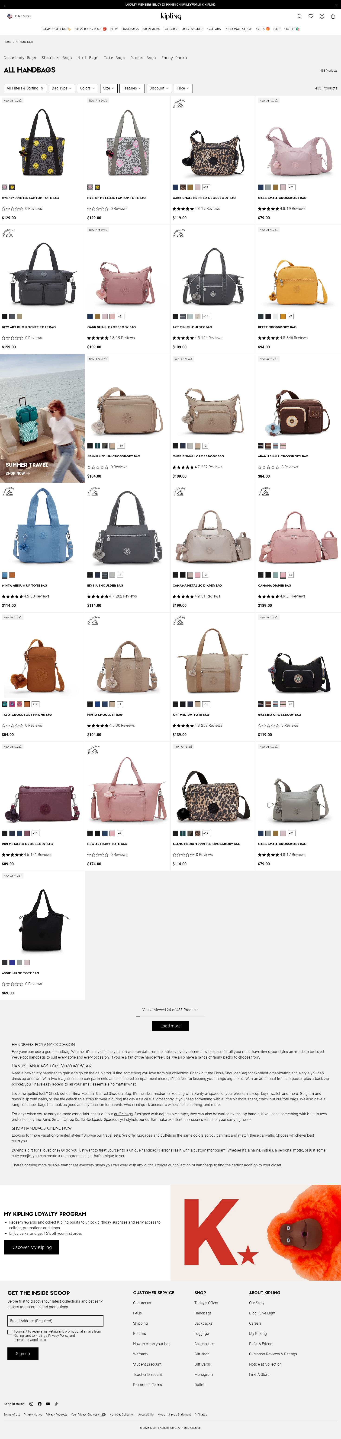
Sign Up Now (196, 755)
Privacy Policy (209, 737)
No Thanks (234, 755)
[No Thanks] (248, 675)
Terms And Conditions (201, 741)
